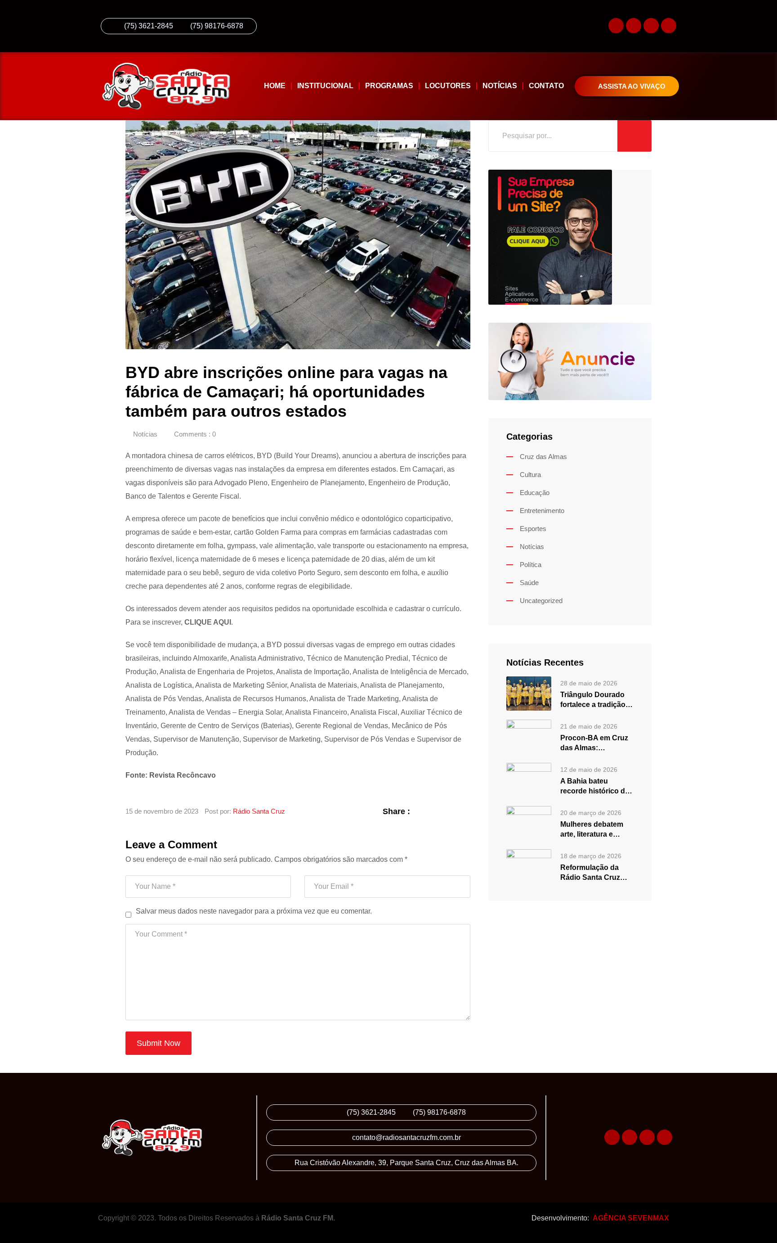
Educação (534, 492)
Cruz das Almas (543, 456)
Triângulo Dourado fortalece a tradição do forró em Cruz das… (592, 700)
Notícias (499, 86)
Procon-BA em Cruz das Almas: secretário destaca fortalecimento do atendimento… (594, 743)
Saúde (529, 582)
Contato (546, 86)
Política (530, 564)
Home (275, 86)
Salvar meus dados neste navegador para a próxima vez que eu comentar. (254, 911)
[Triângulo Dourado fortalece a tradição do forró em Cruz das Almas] (528, 693)
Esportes (533, 528)
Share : (396, 811)
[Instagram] (633, 25)
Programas (389, 86)
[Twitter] (668, 25)
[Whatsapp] (616, 25)
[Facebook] (651, 25)
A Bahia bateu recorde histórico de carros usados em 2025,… (594, 786)
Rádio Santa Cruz (259, 811)
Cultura (530, 474)
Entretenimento (542, 510)
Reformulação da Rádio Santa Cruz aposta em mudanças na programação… (597, 873)
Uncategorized (541, 600)
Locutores (448, 86)
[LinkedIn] (443, 811)
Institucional (325, 86)
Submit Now (158, 1043)
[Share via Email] (465, 811)
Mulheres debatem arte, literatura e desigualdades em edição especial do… (595, 829)
